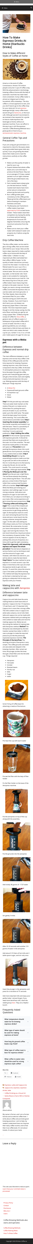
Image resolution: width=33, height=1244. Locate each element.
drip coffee (20, 317)
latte (9, 1090)
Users (5, 1214)
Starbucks (17, 113)
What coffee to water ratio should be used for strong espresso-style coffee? (14, 1061)
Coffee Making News (11, 1231)
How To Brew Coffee (10, 1233)
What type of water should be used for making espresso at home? (14, 1032)
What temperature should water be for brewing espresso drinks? (14, 1021)
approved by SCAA (13, 210)
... (3, 1135)
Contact (6, 1205)
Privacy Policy (8, 1203)
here (13, 1003)
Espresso (8, 1085)
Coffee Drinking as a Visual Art (15, 1093)
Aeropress (25, 587)
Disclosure (7, 1208)
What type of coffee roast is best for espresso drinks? (15, 1051)
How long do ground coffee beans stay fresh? (14, 1042)
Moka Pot (11, 388)
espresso (23, 108)
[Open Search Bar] (31, 7)
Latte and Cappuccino (19, 1085)
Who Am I (7, 1211)
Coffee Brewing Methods (12, 1228)
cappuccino (9, 1088)
